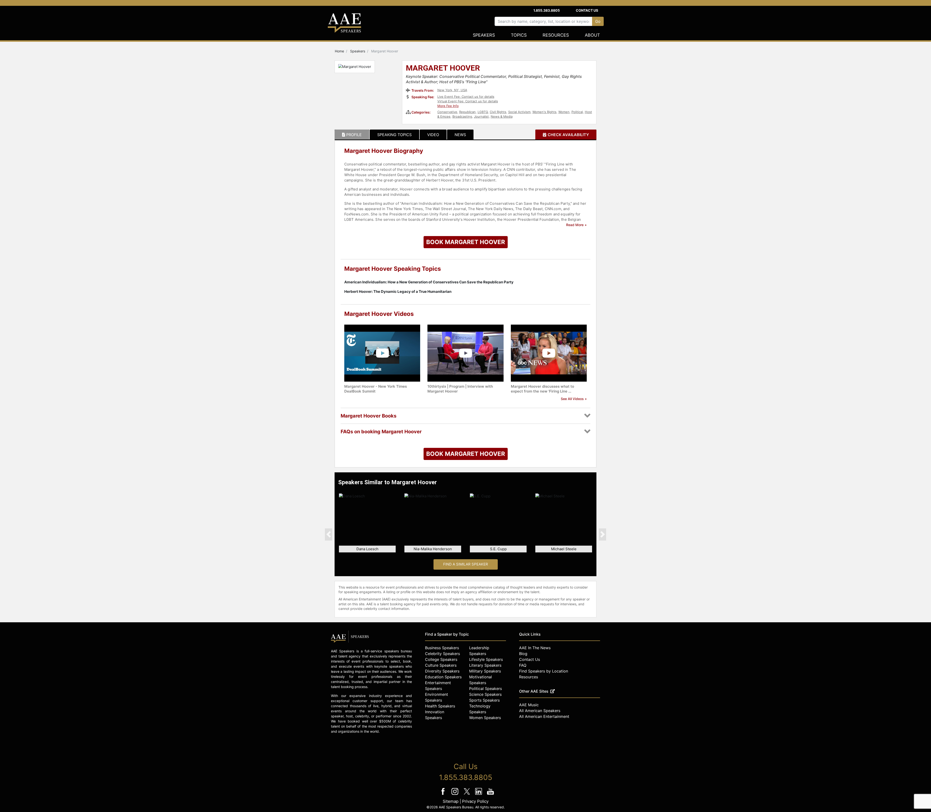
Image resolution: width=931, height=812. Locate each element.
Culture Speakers (441, 665)
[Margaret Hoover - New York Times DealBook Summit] (382, 353)
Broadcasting (462, 116)
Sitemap (450, 801)
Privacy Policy (475, 801)
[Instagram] (455, 795)
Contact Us (587, 10)
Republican (467, 112)
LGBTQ (483, 112)
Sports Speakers (484, 700)
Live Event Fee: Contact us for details (465, 96)
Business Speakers (442, 647)
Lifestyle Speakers (486, 659)
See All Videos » (574, 399)
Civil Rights (498, 112)
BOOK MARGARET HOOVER (465, 242)
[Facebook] (443, 795)
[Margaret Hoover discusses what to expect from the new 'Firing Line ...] (549, 353)
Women (564, 112)
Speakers (484, 35)
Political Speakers (485, 688)
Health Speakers (440, 706)
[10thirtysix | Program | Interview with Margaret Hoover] (465, 353)
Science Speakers (485, 694)
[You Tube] (490, 795)
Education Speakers (443, 676)
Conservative (447, 112)
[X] (467, 795)
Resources (556, 35)
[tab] (352, 135)
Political (577, 112)
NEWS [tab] (460, 134)
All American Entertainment (544, 716)
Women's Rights (544, 112)
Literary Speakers (485, 665)
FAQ (522, 665)
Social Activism (519, 112)
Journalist (481, 116)
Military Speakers (485, 671)
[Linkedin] (479, 795)
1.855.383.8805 (546, 10)
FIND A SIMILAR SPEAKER (465, 564)
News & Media (502, 116)
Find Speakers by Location (543, 671)
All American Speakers (539, 710)
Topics (519, 35)
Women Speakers (485, 717)
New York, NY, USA (452, 90)
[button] (328, 534)
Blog (523, 653)
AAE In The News (535, 647)
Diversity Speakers (442, 671)
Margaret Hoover (443, 68)
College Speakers (441, 659)
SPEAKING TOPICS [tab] (394, 134)
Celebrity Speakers (442, 653)
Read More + (576, 225)
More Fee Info (448, 106)
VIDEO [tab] (433, 134)
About (592, 35)
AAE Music (529, 704)
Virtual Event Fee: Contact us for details (467, 101)
